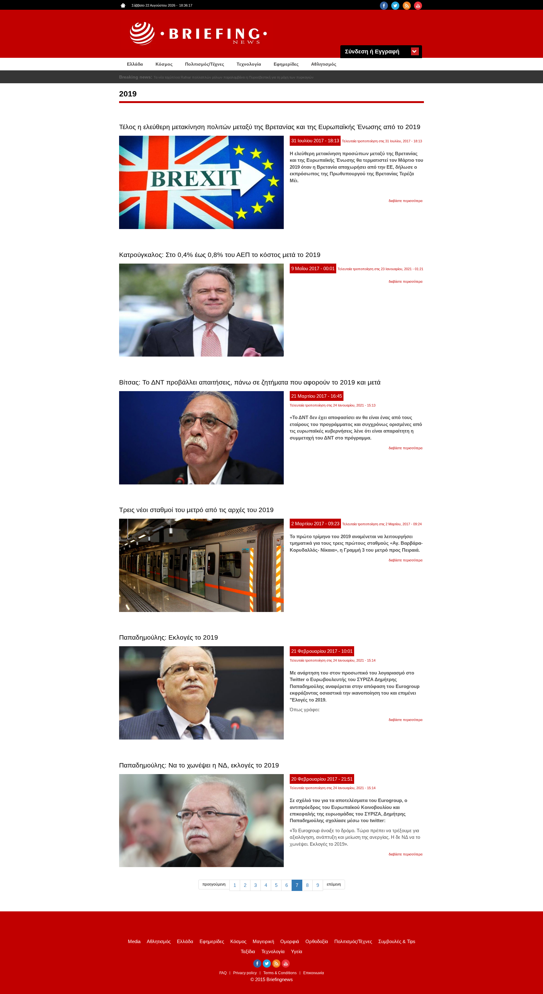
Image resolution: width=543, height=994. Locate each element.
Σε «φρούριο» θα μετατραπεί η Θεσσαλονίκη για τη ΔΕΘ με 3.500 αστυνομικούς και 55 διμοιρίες (225, 77)
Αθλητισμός (323, 64)
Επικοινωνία (313, 973)
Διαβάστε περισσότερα (405, 201)
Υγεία (296, 951)
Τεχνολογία (249, 64)
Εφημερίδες (286, 64)
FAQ (223, 973)
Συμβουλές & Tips (396, 941)
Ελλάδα (135, 64)
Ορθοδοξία (316, 941)
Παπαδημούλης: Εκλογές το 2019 (168, 637)
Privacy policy (245, 973)
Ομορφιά (289, 941)
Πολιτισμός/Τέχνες (204, 64)
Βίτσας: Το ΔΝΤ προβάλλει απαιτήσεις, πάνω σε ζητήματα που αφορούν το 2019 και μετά (250, 382)
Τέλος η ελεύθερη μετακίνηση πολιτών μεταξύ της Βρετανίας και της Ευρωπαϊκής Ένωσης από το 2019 (269, 126)
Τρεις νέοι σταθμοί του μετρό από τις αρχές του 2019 (196, 509)
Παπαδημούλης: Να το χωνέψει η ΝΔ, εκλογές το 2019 (199, 765)
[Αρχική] (199, 34)
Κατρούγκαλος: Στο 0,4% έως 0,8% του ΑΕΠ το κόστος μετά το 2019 (220, 254)
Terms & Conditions (280, 973)
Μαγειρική (263, 941)
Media (134, 941)
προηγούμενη (214, 884)
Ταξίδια (248, 951)
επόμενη (334, 884)
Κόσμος (164, 64)
